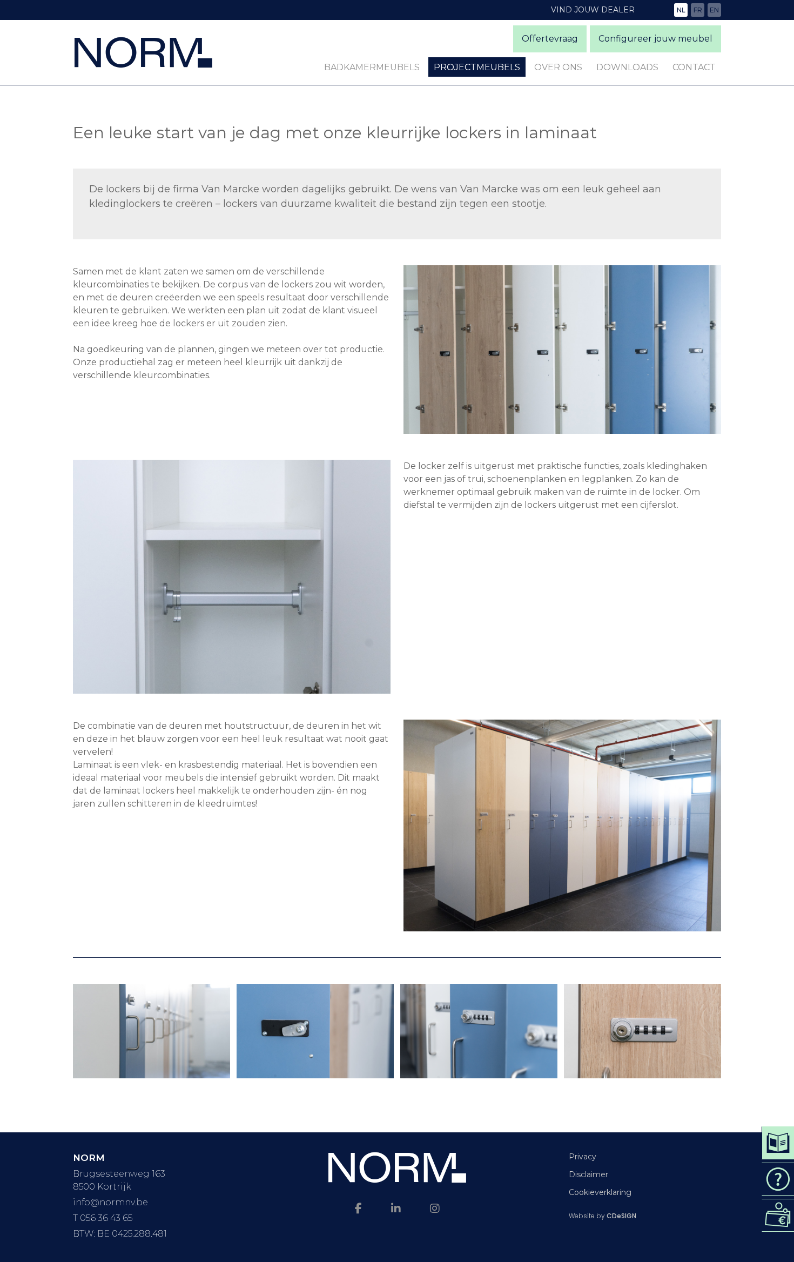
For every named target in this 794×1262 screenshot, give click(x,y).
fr (698, 10)
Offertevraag (550, 38)
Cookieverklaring (600, 1192)
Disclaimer (588, 1174)
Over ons (558, 67)
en (714, 10)
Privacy (582, 1157)
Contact (694, 67)
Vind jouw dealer (593, 10)
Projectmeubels (477, 67)
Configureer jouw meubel (655, 38)
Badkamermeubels (372, 67)
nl (681, 10)
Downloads (627, 67)
